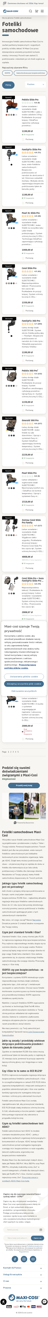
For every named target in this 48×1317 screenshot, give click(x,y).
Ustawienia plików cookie (24, 676)
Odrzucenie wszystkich (24, 691)
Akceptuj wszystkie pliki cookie (24, 683)
